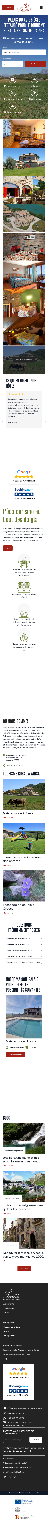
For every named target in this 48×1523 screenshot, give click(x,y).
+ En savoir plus (9, 818)
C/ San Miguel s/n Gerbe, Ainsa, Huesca (25, 1408)
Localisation (8, 1308)
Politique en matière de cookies (17, 1467)
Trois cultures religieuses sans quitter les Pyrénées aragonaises (23, 1209)
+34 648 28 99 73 (16, 1413)
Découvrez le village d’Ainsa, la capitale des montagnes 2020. (23, 1254)
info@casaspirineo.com (13, 1425)
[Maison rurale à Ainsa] (24, 794)
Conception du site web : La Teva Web (24, 1493)
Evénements (8, 1304)
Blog (5, 1358)
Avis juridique (9, 1458)
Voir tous (24, 1268)
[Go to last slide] (2, 422)
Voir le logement (15, 1054)
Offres (6, 1312)
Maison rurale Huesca (21, 1041)
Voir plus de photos (24, 359)
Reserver (8, 7)
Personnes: (6, 59)
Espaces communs (11, 1299)
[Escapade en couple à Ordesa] (24, 885)
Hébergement (9, 1322)
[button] (24, 476)
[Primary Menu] (41, 7)
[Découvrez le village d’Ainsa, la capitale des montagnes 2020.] (24, 1233)
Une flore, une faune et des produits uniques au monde (21, 1159)
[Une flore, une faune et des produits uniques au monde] (24, 1138)
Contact (7, 1331)
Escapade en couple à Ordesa (18, 907)
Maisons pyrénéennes (13, 1327)
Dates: (5, 47)
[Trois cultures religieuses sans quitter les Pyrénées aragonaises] (24, 1186)
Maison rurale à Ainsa (18, 813)
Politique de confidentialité (15, 1463)
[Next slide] (46, 422)
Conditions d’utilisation (13, 1472)
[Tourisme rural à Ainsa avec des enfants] (24, 838)
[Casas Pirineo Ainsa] (24, 7)
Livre (8, 548)
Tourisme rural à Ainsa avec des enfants (22, 859)
